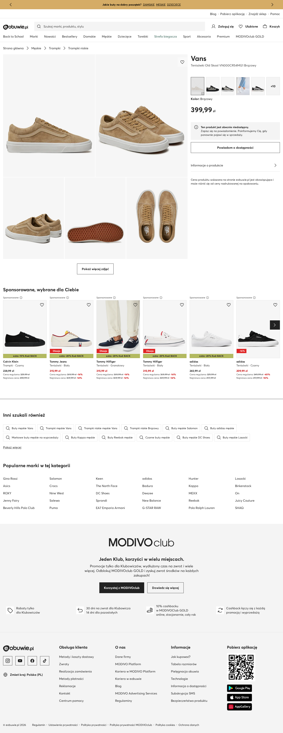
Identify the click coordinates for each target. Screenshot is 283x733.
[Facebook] (32, 660)
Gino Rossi (10, 478)
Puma (53, 508)
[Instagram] (7, 660)
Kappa (193, 486)
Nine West (56, 493)
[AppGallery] (239, 707)
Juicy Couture (245, 500)
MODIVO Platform (128, 664)
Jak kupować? (180, 657)
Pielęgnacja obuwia (185, 671)
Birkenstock (243, 486)
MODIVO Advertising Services (136, 693)
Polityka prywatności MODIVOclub (131, 725)
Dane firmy (123, 657)
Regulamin (38, 725)
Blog (213, 14)
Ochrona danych (188, 725)
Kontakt (64, 693)
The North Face (106, 486)
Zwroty (64, 664)
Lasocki (240, 478)
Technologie (179, 679)
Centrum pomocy (71, 701)
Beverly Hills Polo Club (19, 508)
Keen (99, 478)
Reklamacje (67, 686)
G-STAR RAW (151, 508)
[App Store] (239, 697)
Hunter (193, 478)
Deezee (147, 493)
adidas (147, 478)
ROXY (7, 493)
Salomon (55, 478)
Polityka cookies (165, 725)
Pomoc (275, 14)
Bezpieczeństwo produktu (189, 701)
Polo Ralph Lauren (202, 508)
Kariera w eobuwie (128, 679)
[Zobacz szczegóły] (275, 165)
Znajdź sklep (257, 14)
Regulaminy (123, 701)
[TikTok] (44, 660)
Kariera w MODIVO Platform (135, 671)
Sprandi (101, 500)
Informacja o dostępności (188, 686)
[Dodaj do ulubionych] (183, 62)
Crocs (53, 486)
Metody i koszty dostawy (76, 657)
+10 (273, 86)
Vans (198, 58)
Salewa (54, 500)
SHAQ (239, 508)
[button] (49, 115)
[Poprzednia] (10, 4)
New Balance (151, 500)
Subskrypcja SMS (183, 693)
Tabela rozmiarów (184, 664)
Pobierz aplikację (232, 14)
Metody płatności (71, 679)
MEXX (193, 493)
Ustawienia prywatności (63, 725)
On (237, 493)
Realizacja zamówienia (75, 671)
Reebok (194, 500)
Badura (147, 486)
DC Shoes (103, 493)
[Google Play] (239, 688)
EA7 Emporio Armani (110, 508)
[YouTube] (20, 660)
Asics (6, 486)
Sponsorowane (11, 297)
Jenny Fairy (11, 500)
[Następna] (272, 4)
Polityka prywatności (93, 725)
